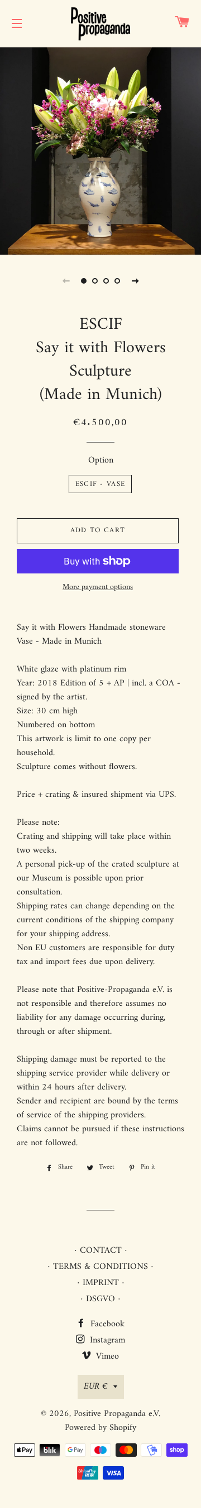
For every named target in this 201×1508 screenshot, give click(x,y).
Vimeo (106, 1356)
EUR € (96, 1386)
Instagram (106, 1340)
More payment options (98, 587)
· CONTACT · (100, 1250)
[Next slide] (135, 281)
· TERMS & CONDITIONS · (100, 1266)
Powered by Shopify (100, 1428)
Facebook (106, 1324)
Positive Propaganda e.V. (117, 1414)
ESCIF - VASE (100, 484)
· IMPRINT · (101, 1283)
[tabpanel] (100, 150)
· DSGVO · (100, 1299)
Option (100, 461)
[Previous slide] (66, 281)
